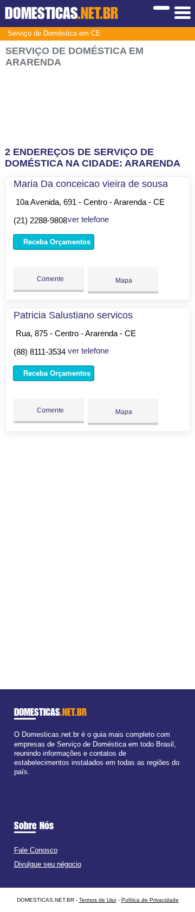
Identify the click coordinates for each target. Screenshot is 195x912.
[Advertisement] (97, 107)
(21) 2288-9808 (40, 220)
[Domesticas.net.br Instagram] (26, 781)
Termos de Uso (97, 900)
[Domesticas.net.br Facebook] (16, 781)
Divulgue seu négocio (47, 864)
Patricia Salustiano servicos (73, 315)
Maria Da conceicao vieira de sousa (91, 183)
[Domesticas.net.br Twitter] (21, 781)
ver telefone (88, 219)
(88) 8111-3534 (40, 351)
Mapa (123, 280)
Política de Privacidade (150, 900)
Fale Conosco (35, 850)
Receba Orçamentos (55, 242)
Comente (49, 279)
